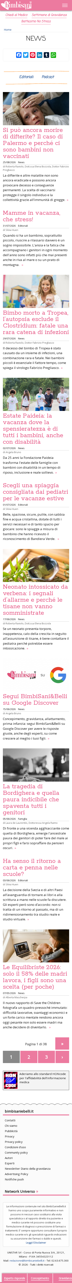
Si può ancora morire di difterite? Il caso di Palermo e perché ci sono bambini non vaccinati (33, 143)
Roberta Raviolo (15, 166)
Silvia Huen (12, 230)
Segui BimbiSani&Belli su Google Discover (35, 700)
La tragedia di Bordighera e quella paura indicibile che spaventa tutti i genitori (31, 799)
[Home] (26, 5)
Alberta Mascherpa (16, 997)
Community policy (16, 1152)
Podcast (48, 77)
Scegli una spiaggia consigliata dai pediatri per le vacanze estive (35, 492)
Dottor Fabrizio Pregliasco (39, 342)
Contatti (10, 1120)
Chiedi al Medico (16, 15)
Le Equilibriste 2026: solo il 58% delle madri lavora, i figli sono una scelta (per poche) (35, 977)
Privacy (9, 1136)
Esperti (9, 1163)
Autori (9, 1158)
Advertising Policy (16, 1174)
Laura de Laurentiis (16, 823)
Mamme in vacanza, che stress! (31, 216)
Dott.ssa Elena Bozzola (38, 166)
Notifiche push (14, 1179)
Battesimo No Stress (36, 21)
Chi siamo (11, 1125)
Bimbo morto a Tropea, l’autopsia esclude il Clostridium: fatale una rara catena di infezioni (36, 322)
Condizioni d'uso (15, 1147)
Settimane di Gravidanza (49, 15)
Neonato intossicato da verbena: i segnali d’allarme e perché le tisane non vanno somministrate (35, 600)
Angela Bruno (13, 452)
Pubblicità (11, 1131)
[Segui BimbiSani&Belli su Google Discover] (36, 675)
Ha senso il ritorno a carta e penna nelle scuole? (32, 867)
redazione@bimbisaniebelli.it (27, 1260)
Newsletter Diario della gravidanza (27, 1168)
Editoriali (26, 77)
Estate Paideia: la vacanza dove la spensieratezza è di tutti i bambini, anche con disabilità (33, 429)
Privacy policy (14, 1142)
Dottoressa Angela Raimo (43, 823)
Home (8, 29)
